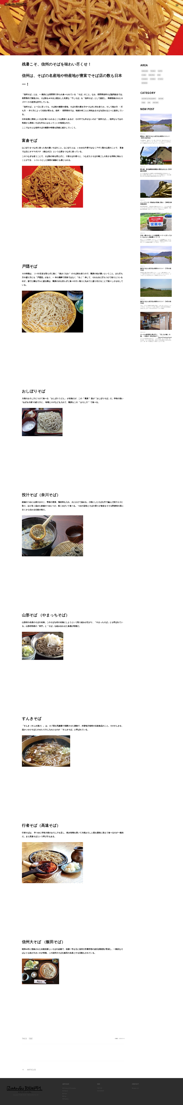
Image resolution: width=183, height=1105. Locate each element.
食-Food (64, 1093)
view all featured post (165, 337)
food (31, 1038)
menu (177, 5)
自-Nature (65, 1091)
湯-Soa (64, 1096)
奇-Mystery (65, 1099)
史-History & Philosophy (69, 1088)
